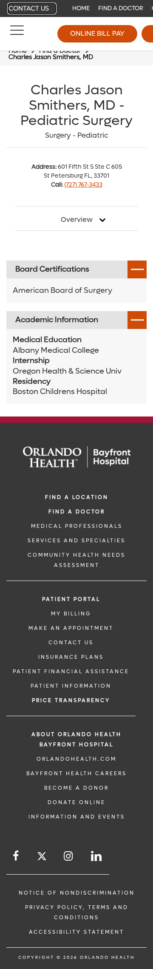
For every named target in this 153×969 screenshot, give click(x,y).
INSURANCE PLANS (71, 657)
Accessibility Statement (76, 932)
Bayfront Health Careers (76, 773)
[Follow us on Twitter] (42, 857)
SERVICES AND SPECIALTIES (76, 540)
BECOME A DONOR (76, 788)
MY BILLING (71, 613)
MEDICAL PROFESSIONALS (76, 526)
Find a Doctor (120, 8)
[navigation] (76, 8)
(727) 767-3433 (83, 185)
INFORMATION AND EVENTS (76, 816)
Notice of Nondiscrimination (77, 893)
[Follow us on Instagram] (69, 856)
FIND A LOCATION (76, 497)
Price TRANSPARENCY (71, 700)
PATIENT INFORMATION (71, 686)
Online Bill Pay (97, 33)
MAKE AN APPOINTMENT (70, 628)
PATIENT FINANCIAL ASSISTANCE (71, 671)
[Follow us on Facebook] (16, 856)
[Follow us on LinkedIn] (97, 856)
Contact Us (28, 8)
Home (81, 8)
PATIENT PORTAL (71, 599)
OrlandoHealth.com (76, 759)
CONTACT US (71, 642)
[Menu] (17, 34)
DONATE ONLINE (76, 802)
